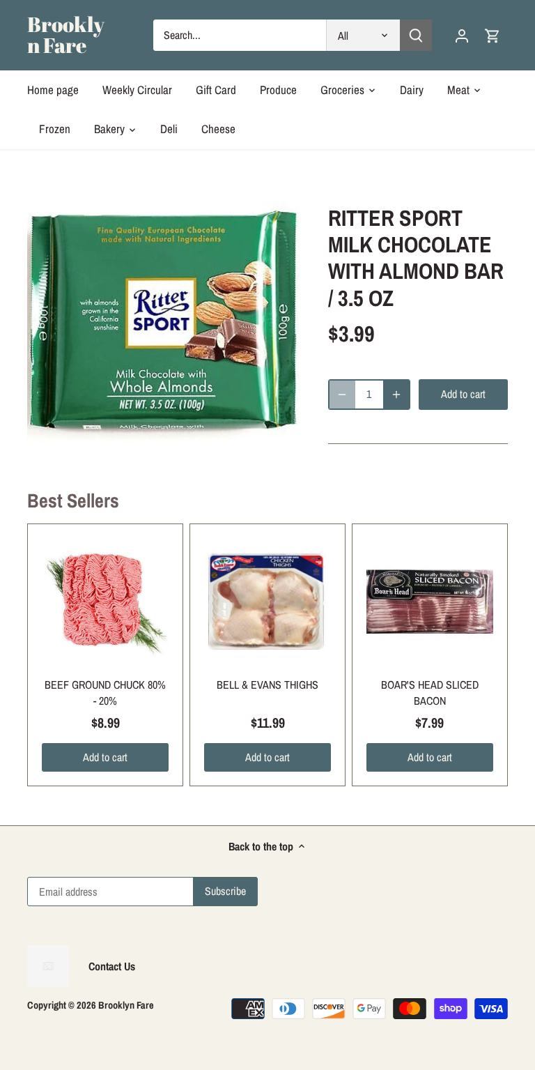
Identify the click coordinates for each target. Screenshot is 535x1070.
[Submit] (415, 35)
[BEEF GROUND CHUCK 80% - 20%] (105, 601)
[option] (164, 325)
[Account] (462, 35)
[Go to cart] (492, 35)
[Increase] (396, 394)
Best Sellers (73, 500)
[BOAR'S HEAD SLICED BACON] (429, 601)
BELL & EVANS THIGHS (267, 684)
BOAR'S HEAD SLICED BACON (430, 692)
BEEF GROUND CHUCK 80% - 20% (105, 692)
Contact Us (111, 966)
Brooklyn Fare (65, 35)
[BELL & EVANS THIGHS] (267, 601)
